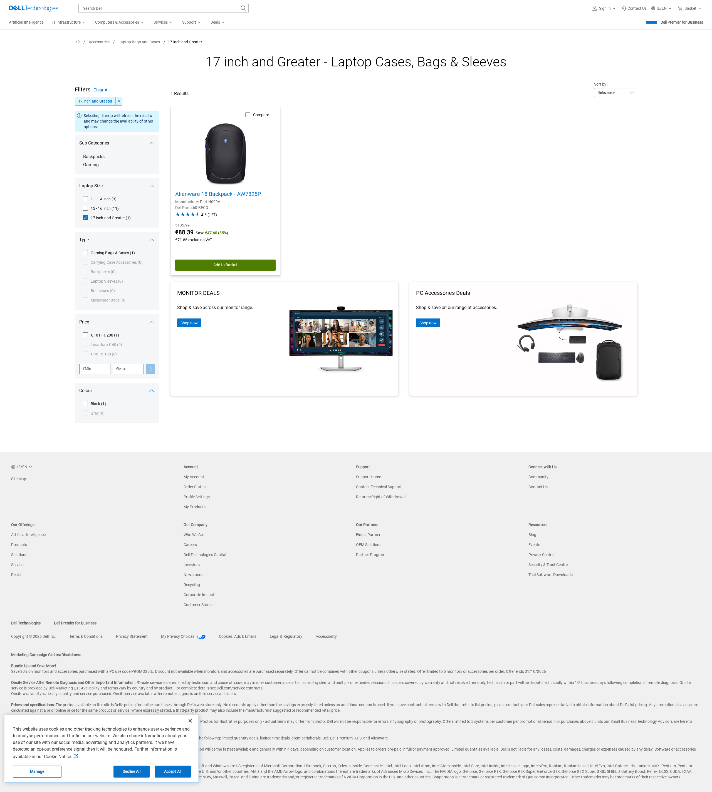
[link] (634, 8)
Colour (85, 390)
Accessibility (326, 636)
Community (538, 477)
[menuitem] (69, 22)
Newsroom (193, 574)
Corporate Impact (199, 594)
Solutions (19, 554)
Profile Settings (197, 497)
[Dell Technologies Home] (34, 8)
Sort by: (600, 84)
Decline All (131, 771)
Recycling (192, 584)
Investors (192, 564)
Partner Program (370, 554)
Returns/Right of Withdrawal (381, 497)
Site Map (18, 479)
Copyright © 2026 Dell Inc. (33, 636)
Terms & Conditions (86, 636)
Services (18, 564)
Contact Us (538, 487)
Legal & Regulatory (286, 636)
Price (84, 322)
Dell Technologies (26, 623)
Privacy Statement (132, 636)
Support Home (368, 477)
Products (19, 544)
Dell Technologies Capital (205, 554)
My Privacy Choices (178, 636)
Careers (190, 544)
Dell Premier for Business (682, 22)
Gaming (91, 164)
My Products (195, 507)
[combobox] (163, 8)
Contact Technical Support (379, 487)
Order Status (195, 487)
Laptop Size (91, 185)
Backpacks (94, 156)
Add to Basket (225, 265)
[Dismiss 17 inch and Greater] (119, 101)
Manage (37, 771)
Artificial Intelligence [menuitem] (26, 22)
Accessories (99, 42)
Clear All (101, 90)
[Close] (190, 721)
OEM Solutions (368, 544)
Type (84, 239)
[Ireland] (78, 41)
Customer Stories (198, 604)
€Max (121, 369)
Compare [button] (261, 115)
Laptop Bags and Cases (139, 42)
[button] (605, 8)
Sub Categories (94, 143)
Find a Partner (368, 534)
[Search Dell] (243, 8)
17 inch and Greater (95, 101)
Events (534, 544)
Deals (16, 574)
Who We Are (194, 534)
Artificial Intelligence (28, 534)
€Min (87, 369)
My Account (194, 477)
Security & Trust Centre (548, 564)
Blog (532, 534)
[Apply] (150, 369)
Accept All (172, 771)
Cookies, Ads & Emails (237, 636)
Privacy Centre (540, 554)
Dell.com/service (231, 688)
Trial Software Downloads (550, 574)
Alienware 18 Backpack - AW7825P (218, 194)
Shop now (189, 323)
